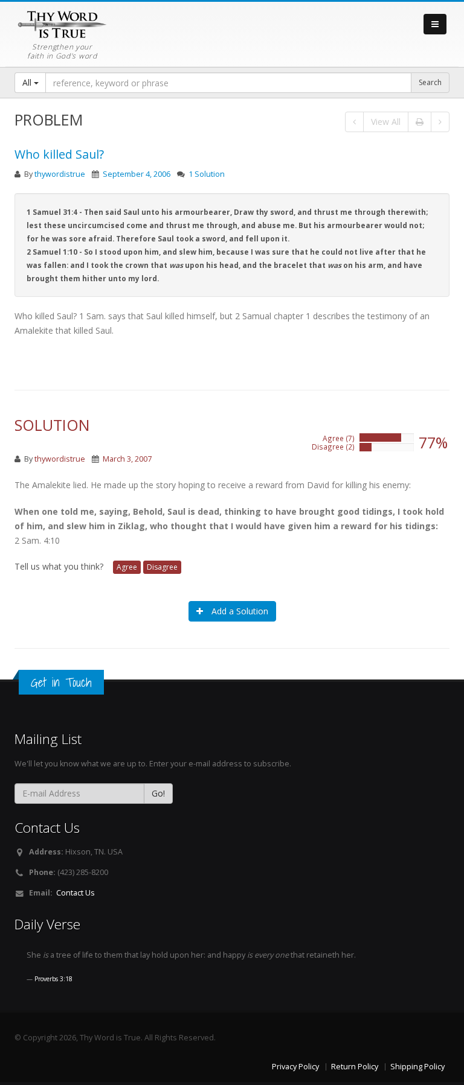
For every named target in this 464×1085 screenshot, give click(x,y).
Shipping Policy (417, 1066)
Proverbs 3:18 (53, 979)
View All (386, 121)
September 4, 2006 (136, 174)
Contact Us (75, 893)
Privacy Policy (295, 1066)
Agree (127, 567)
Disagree (162, 567)
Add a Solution (238, 611)
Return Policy (354, 1066)
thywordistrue (59, 174)
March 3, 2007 (127, 459)
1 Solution (206, 174)
